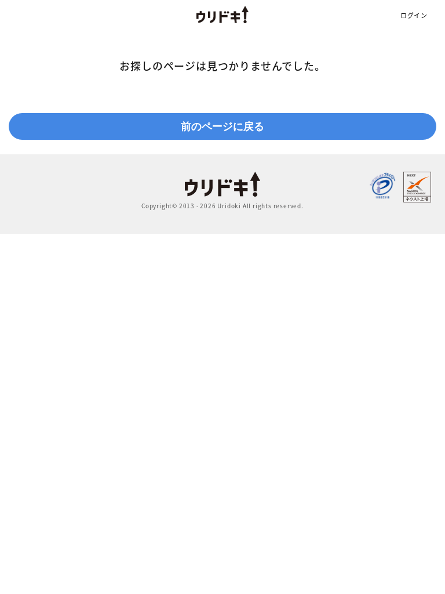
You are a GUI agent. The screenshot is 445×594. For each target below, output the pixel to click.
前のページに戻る (222, 126)
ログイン (414, 15)
